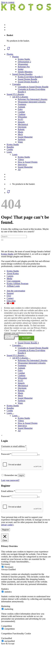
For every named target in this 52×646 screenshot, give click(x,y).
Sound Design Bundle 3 (28, 82)
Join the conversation (16, 291)
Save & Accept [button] (7, 643)
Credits (10, 149)
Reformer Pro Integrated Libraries (32, 99)
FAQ (9, 296)
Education (11, 301)
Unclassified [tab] (6, 638)
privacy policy (7, 525)
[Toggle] (22, 346)
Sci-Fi (20, 119)
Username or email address (13, 446)
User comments (13, 281)
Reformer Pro (24, 66)
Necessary (8, 567)
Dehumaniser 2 (24, 61)
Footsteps (22, 104)
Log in (21, 475)
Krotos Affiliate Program (17, 283)
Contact (10, 298)
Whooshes (22, 117)
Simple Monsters (25, 72)
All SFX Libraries (20, 97)
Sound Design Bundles (22, 74)
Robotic (21, 129)
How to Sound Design (27, 162)
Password (6, 454)
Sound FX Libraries (15, 94)
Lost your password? (10, 480)
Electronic (22, 127)
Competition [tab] (6, 626)
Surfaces (21, 139)
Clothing (21, 114)
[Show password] (38, 454)
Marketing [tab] (5, 606)
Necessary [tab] (5, 564)
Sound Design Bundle (27, 79)
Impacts (21, 122)
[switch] (2, 591)
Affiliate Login (13, 286)
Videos (21, 159)
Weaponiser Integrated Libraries (32, 102)
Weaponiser (23, 64)
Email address (8, 491)
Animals (21, 107)
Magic (20, 132)
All (19, 169)
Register (5, 530)
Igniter (20, 69)
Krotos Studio (24, 59)
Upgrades (16, 84)
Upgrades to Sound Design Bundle (33, 87)
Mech (20, 134)
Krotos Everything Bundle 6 (30, 77)
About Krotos (13, 273)
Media (9, 278)
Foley (20, 109)
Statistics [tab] (5, 589)
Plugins (10, 54)
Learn (9, 152)
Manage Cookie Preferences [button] (11, 336)
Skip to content (7, 2)
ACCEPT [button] (26, 338)
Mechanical (23, 124)
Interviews (22, 164)
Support (10, 293)
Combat (21, 112)
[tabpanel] (26, 579)
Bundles (10, 147)
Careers (10, 276)
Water (20, 142)
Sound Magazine (25, 137)
